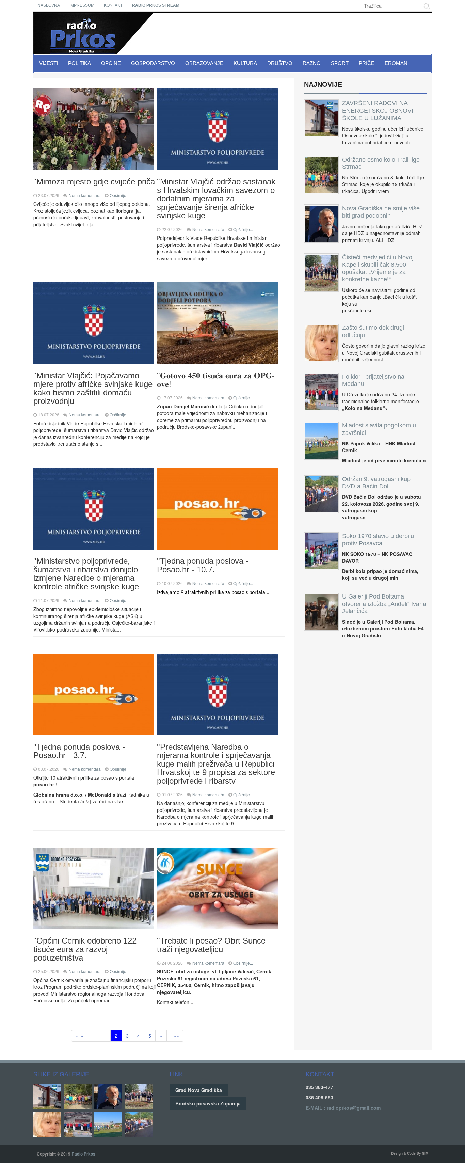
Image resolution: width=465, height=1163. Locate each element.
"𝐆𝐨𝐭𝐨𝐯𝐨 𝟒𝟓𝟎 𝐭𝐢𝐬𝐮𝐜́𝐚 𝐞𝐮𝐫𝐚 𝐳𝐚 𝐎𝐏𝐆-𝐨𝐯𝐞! (216, 380)
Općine (111, 63)
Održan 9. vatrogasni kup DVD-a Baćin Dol (376, 483)
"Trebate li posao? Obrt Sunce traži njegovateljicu (211, 945)
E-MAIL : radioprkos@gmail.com (343, 1107)
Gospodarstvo (153, 63)
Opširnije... (119, 195)
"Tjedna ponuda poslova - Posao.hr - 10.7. (202, 565)
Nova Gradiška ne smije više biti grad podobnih (381, 212)
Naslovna (48, 5)
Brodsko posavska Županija (208, 1103)
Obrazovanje (204, 63)
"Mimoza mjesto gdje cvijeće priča (94, 181)
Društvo (279, 63)
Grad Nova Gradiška (198, 1089)
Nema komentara (85, 195)
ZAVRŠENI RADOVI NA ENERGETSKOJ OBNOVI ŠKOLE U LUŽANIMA (377, 110)
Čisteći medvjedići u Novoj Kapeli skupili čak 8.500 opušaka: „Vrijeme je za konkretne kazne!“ (378, 268)
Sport (340, 63)
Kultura (245, 63)
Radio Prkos (83, 1154)
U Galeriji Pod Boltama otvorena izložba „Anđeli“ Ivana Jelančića (384, 604)
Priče (366, 63)
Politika (79, 63)
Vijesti (48, 63)
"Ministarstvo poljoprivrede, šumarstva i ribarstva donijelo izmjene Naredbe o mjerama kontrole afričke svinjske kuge (86, 573)
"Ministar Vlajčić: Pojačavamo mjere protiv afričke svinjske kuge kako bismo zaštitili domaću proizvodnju (93, 388)
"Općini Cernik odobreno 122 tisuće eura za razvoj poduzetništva (85, 949)
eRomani (397, 63)
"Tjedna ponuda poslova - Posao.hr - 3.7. (79, 751)
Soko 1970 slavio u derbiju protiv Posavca (378, 540)
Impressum (81, 5)
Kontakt (113, 5)
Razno (312, 63)
